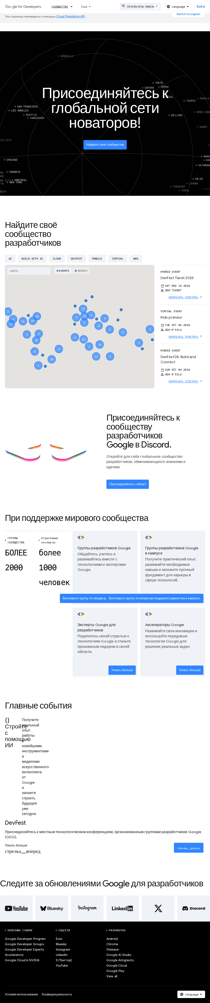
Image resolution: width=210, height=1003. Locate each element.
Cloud (57, 258)
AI (10, 258)
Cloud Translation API (70, 16)
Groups (82, 270)
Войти (201, 6)
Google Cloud (116, 965)
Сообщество (59, 6)
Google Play (115, 971)
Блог (59, 939)
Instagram (63, 949)
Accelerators (14, 955)
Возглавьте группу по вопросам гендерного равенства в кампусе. (155, 598)
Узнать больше (122, 670)
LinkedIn (61, 955)
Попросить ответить (183, 297)
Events (64, 270)
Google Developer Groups (24, 944)
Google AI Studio (119, 955)
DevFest (76, 258)
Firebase (112, 949)
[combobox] (140, 6)
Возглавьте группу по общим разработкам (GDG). (98, 598)
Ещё (84, 6)
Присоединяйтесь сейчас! (127, 484)
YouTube (62, 965)
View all (111, 976)
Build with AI (32, 258)
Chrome (112, 944)
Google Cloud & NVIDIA (22, 960)
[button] (84, 336)
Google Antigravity (120, 960)
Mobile (97, 258)
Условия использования (21, 994)
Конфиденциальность (57, 994)
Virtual (117, 258)
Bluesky (61, 944)
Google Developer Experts (24, 949)
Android (112, 939)
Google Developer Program (25, 939)
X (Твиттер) (64, 960)
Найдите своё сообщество (105, 144)
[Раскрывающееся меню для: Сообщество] (73, 7)
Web (135, 258)
